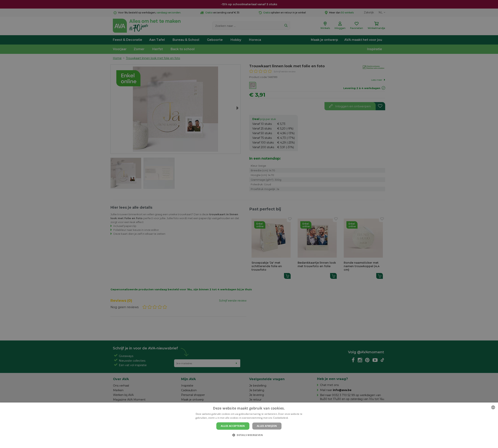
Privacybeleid (246, 441)
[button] (249, 435)
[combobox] (493, 407)
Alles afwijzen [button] (267, 426)
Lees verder (295, 417)
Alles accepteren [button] (233, 426)
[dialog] (249, 425)
